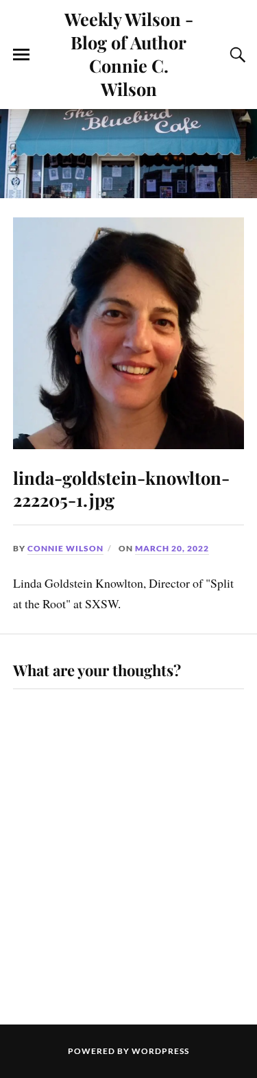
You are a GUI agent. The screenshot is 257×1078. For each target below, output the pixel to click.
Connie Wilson (65, 548)
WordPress (160, 1051)
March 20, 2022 (172, 548)
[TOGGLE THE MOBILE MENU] (21, 54)
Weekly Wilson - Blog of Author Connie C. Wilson (128, 53)
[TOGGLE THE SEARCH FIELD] (236, 54)
